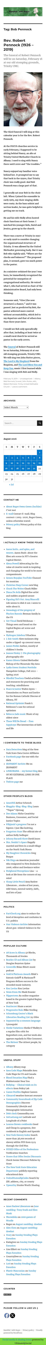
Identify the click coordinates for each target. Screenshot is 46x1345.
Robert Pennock (10, 384)
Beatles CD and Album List (19, 959)
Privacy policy (13, 524)
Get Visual (11, 621)
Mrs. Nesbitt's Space (16, 842)
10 (12, 463)
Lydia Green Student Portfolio (21, 667)
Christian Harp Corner (17, 585)
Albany (37, 379)
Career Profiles (13, 1092)
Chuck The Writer (15, 588)
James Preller (12, 646)
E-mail (9, 513)
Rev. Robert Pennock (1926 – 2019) (18, 45)
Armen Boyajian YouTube (19, 578)
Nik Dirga (11, 860)
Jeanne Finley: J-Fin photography (23, 653)
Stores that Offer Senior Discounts (23, 1156)
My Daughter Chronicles (18, 853)
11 (17, 463)
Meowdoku (11, 1217)
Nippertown (12, 995)
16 (6, 468)
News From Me (13, 992)
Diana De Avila (13, 592)
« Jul (11, 484)
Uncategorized (26, 379)
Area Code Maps (14, 1070)
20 (28, 468)
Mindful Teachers (15, 678)
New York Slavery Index (18, 1135)
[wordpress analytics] (23, 1294)
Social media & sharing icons (17, 1339)
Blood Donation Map (16, 1077)
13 (28, 463)
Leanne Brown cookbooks (19, 1124)
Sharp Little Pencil (15, 881)
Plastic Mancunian (15, 1270)
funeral (12, 347)
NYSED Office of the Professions (22, 1149)
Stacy (9, 1235)
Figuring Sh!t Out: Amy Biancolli (22, 599)
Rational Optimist (15, 703)
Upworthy (11, 1185)
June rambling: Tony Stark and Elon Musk (22, 1210)
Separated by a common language (23, 1020)
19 (23, 468)
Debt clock (11, 1113)
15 (40, 463)
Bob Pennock (9, 381)
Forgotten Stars (14, 831)
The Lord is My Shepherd (16, 361)
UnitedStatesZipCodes (17, 1178)
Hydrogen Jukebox (15, 635)
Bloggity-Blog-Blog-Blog (19, 806)
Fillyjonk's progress (16, 824)
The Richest (12, 1042)
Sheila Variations (14, 1028)
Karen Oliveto (13, 660)
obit (34, 381)
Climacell (10, 1095)
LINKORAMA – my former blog (22, 771)
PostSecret (11, 1006)
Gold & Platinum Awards (18, 974)
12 (23, 463)
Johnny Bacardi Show (17, 838)
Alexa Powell (12, 563)
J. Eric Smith (12, 638)
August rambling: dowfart (29, 1224)
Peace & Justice (13, 689)
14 (34, 463)
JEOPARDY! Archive (16, 764)
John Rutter (27, 381)
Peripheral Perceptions (17, 871)
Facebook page (13, 756)
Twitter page (12, 781)
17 (12, 468)
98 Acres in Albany (15, 952)
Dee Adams (11, 813)
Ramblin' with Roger (12, 1330)
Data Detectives (14, 749)
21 (34, 468)
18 (17, 468)
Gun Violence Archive (17, 924)
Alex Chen (11, 1227)
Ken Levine (12, 988)
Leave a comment (19, 387)
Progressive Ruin (14, 1010)
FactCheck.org (13, 913)
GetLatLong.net (14, 1117)
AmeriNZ (10, 803)
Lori (8, 1263)
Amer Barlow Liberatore (18, 1206)
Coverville (11, 967)
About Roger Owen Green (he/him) (24, 506)
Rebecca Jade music (16, 714)
